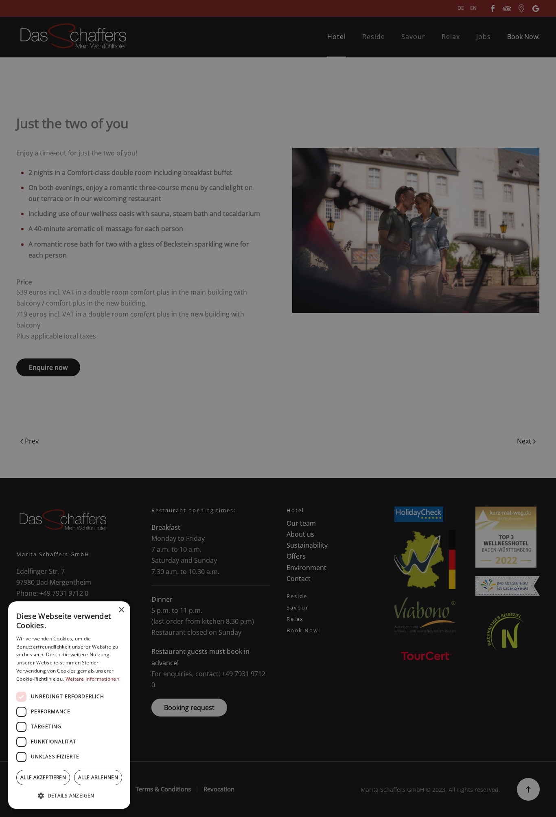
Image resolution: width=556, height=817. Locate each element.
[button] (69, 796)
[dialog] (69, 705)
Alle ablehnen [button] (98, 777)
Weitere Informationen (92, 678)
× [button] (121, 610)
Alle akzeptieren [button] (43, 777)
